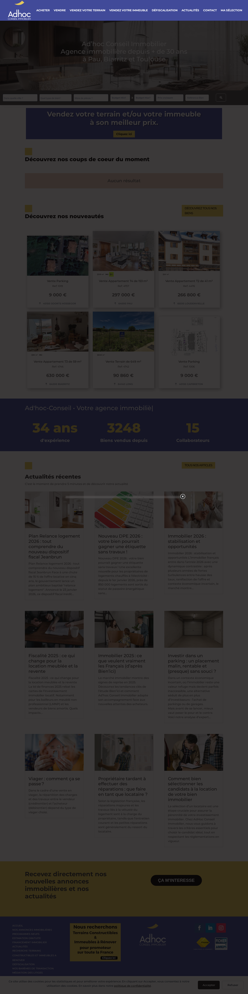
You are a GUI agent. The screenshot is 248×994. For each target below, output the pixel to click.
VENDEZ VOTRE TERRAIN (87, 10)
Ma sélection (231, 10)
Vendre (60, 10)
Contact (210, 10)
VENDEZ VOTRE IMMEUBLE (128, 10)
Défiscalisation (165, 10)
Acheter (43, 10)
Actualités (190, 10)
